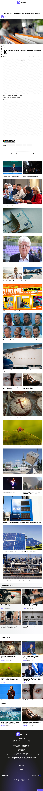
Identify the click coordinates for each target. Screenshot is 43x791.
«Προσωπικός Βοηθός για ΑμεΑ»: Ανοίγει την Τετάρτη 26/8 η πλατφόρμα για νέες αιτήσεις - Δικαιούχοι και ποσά (9, 605)
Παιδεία (24, 628)
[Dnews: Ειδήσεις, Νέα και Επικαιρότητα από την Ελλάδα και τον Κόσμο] (21, 2)
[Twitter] (1, 49)
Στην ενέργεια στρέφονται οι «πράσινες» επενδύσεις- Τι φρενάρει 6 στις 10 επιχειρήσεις (20, 551)
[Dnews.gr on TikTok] (21, 741)
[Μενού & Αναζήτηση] (1, 2)
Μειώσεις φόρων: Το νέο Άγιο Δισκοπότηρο (11, 262)
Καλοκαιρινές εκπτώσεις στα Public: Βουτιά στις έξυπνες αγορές (15, 310)
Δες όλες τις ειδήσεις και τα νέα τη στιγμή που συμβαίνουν (23, 153)
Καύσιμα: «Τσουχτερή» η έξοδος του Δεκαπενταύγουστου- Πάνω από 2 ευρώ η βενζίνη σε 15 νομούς (22, 522)
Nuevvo (24, 781)
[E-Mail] (1, 54)
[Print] (1, 57)
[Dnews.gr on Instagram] (19, 741)
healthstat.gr (3, 660)
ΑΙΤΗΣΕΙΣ (29, 145)
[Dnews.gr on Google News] (24, 741)
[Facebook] (1, 46)
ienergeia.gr (25, 660)
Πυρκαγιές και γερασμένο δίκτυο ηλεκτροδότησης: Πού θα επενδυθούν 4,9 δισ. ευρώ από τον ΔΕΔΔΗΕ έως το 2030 (31, 492)
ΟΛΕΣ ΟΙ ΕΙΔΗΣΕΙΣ (21, 738)
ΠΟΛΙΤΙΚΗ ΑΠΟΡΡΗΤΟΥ (21, 768)
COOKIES (21, 769)
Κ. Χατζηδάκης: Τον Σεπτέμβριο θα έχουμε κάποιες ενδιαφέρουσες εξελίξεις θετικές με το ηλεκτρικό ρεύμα (32, 657)
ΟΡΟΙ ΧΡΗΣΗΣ (21, 765)
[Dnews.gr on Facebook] (14, 741)
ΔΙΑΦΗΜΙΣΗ (21, 764)
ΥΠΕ (24, 145)
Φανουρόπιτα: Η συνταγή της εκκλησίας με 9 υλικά (12, 417)
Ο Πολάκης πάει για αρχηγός (8, 205)
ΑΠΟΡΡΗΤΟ (40, 790)
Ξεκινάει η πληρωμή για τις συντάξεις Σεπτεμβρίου (12, 233)
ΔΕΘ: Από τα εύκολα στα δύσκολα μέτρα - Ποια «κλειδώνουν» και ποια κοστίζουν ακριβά (20, 474)
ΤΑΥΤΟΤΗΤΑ (21, 762)
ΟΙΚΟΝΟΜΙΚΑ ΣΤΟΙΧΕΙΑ (21, 772)
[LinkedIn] (1, 52)
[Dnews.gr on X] (17, 741)
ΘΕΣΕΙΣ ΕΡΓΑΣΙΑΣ (11, 145)
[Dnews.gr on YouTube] (26, 741)
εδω (9, 99)
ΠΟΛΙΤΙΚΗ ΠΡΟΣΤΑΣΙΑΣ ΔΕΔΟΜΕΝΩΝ (21, 766)
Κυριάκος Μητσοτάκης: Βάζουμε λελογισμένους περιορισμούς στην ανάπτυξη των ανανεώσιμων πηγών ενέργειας (32, 679)
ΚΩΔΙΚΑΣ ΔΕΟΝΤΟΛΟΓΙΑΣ (21, 770)
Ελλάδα (2, 628)
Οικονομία (2, 9)
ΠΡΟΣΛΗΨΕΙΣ (19, 145)
